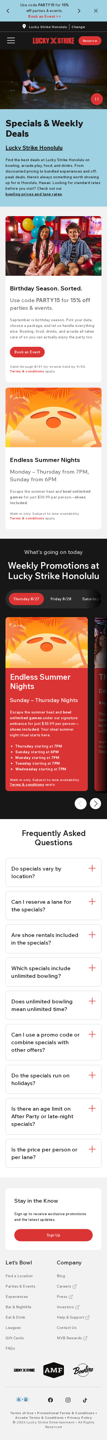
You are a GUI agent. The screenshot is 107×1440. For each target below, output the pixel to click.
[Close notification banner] (97, 10)
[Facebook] (50, 1400)
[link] (90, 40)
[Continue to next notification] (80, 10)
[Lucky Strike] (24, 1370)
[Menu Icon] (10, 40)
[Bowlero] (83, 1370)
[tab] (26, 599)
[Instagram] (68, 1400)
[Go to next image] (95, 804)
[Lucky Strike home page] (53, 41)
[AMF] (53, 1370)
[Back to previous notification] (8, 10)
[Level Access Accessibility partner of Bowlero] (22, 1399)
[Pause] (97, 99)
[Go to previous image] (81, 804)
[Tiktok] (85, 1400)
